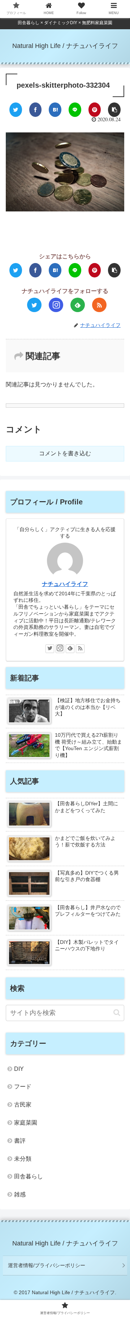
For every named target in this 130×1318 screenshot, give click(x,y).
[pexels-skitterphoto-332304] (55, 109)
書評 (20, 1141)
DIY (19, 1069)
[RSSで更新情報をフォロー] (99, 305)
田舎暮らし (28, 1176)
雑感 (20, 1194)
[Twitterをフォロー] (34, 305)
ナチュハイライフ (65, 584)
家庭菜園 (25, 1123)
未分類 (22, 1159)
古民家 (22, 1105)
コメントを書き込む (65, 453)
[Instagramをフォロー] (56, 305)
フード (22, 1086)
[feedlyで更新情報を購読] (77, 305)
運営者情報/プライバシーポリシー (46, 1265)
